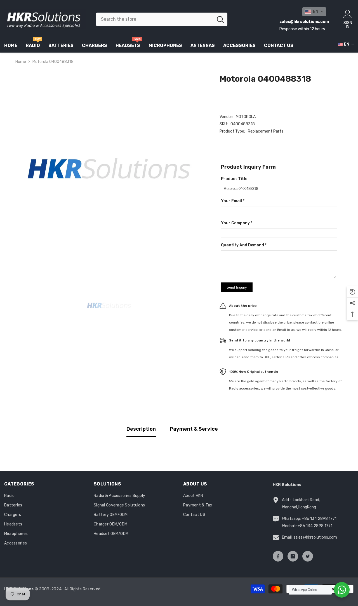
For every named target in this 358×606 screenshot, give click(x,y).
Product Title (234, 178)
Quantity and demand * (244, 245)
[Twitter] (307, 556)
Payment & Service (194, 429)
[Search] (162, 19)
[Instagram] (293, 556)
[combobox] (154, 19)
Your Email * (232, 201)
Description (141, 429)
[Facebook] (278, 556)
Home (20, 61)
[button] (314, 11)
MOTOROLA (246, 116)
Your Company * (236, 223)
